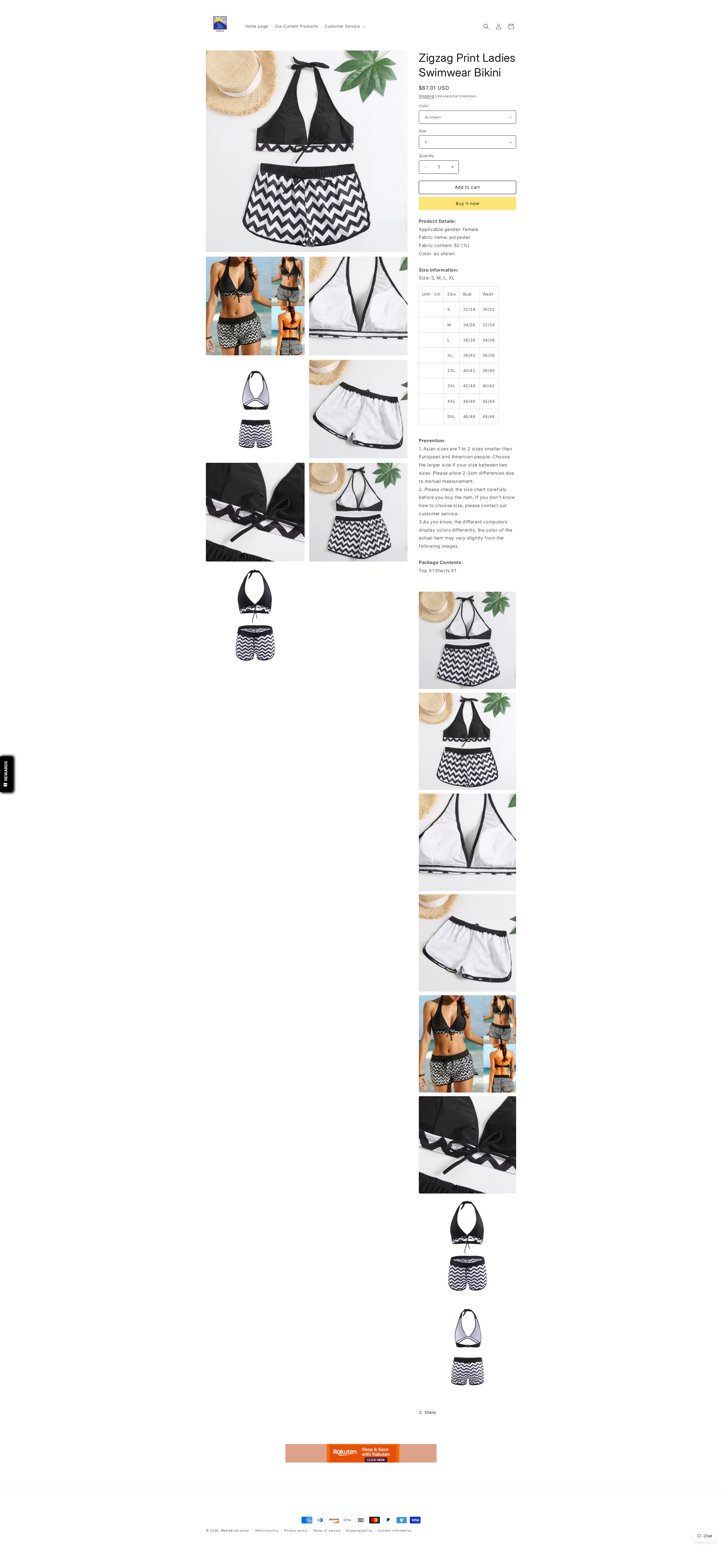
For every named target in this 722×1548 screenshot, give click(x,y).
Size (423, 131)
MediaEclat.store (235, 1530)
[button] (344, 26)
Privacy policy (295, 1530)
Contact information (395, 1530)
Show (6, 774)
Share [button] (430, 1412)
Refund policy (266, 1530)
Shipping (426, 96)
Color (424, 106)
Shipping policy (359, 1530)
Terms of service (326, 1530)
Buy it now (467, 203)
